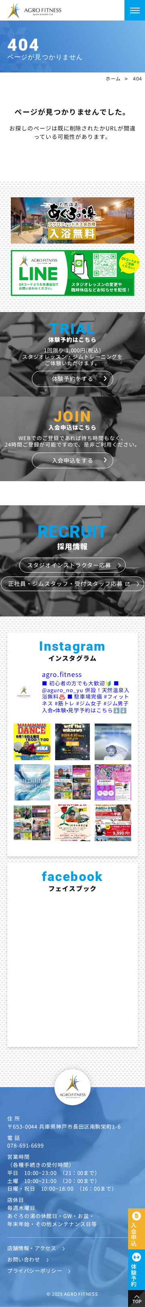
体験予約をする (72, 378)
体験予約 (134, 1275)
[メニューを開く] (134, 10)
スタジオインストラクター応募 (69, 565)
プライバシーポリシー (34, 1270)
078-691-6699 (25, 1145)
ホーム (113, 78)
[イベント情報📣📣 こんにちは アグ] (113, 742)
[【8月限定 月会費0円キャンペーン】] (72, 782)
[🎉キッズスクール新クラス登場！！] (113, 782)
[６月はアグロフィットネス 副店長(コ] (72, 822)
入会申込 (134, 1234)
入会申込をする (72, 460)
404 (137, 78)
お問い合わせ (23, 1259)
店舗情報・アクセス (31, 1248)
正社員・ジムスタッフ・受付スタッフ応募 (69, 583)
